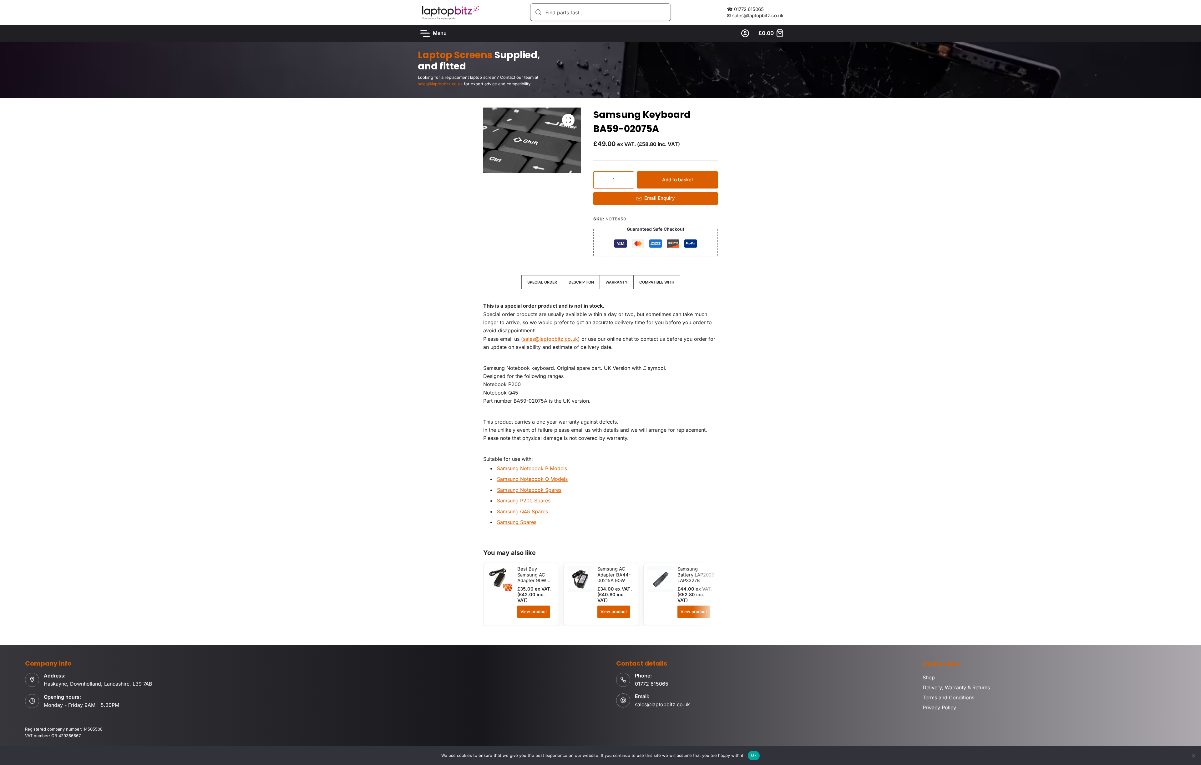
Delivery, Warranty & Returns (956, 687)
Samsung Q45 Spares (522, 511)
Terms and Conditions (948, 697)
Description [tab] (581, 282)
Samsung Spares (516, 522)
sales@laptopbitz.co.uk (550, 339)
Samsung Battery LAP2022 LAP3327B (695, 574)
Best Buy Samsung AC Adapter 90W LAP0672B (531, 577)
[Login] (745, 33)
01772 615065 (651, 684)
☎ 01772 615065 (745, 9)
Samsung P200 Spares (523, 500)
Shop (929, 677)
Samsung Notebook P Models (532, 468)
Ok (754, 755)
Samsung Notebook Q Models (532, 479)
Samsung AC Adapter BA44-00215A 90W (614, 574)
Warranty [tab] (617, 282)
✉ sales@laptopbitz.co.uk (755, 15)
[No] (1193, 755)
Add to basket (677, 180)
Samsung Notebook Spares (529, 490)
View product (533, 611)
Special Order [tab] (542, 282)
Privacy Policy (939, 707)
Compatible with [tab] (656, 282)
